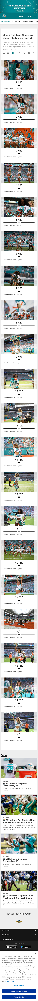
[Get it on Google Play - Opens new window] (26, 948)
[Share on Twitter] (24, 54)
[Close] (35, 953)
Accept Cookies (19, 997)
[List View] (13, 53)
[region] (19, 976)
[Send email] (29, 54)
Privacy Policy (9, 981)
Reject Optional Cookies (19, 991)
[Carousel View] (4, 53)
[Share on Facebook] (19, 54)
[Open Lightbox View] (19, 75)
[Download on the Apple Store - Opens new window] (11, 947)
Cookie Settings (19, 985)
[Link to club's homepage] (4, 15)
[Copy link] (33, 53)
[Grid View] (8, 53)
